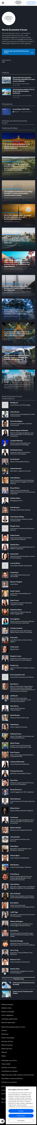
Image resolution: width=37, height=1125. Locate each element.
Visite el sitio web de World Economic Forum (16, 52)
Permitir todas (21, 1115)
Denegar (21, 1111)
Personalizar (21, 1120)
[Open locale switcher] (2, 1121)
